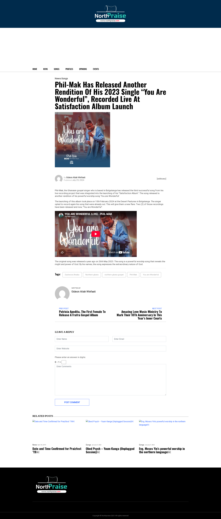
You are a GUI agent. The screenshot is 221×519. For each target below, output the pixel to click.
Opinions (83, 68)
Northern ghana (91, 275)
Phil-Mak (133, 275)
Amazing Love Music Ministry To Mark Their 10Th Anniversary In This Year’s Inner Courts (139, 315)
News (45, 68)
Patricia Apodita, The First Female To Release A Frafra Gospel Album (82, 313)
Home (34, 68)
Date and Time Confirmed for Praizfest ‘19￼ (56, 450)
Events (96, 68)
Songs (56, 68)
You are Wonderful (151, 275)
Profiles (69, 68)
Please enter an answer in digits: (70, 357)
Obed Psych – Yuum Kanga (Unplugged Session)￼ (110, 450)
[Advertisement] (96, 47)
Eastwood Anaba (72, 275)
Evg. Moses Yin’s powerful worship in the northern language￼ (162, 450)
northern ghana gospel (114, 275)
